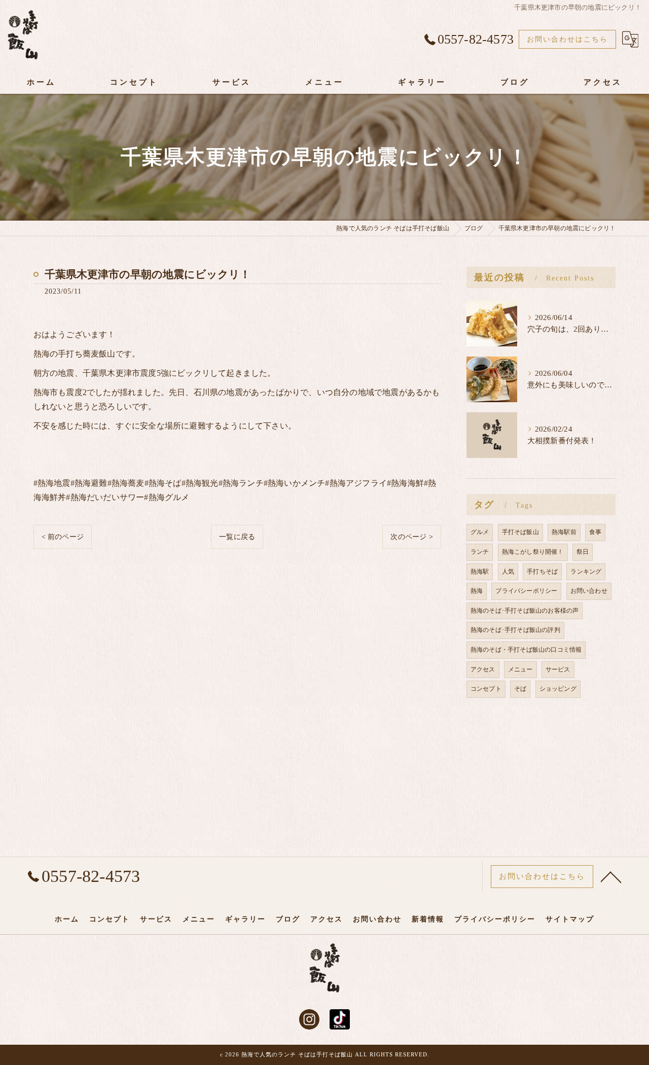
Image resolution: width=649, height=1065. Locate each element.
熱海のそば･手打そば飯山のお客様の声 (525, 610)
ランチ (480, 551)
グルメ (480, 532)
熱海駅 (480, 571)
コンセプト (486, 688)
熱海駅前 (564, 532)
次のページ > (411, 537)
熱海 (477, 590)
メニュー (520, 669)
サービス (558, 669)
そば (520, 688)
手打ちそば (542, 571)
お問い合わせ (588, 590)
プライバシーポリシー (526, 590)
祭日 (582, 551)
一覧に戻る (237, 537)
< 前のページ (63, 537)
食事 (595, 532)
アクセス (483, 669)
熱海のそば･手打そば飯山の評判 (515, 629)
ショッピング (557, 688)
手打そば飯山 (520, 532)
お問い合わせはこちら (567, 39)
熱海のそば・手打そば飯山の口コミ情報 (526, 649)
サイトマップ (570, 919)
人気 (508, 571)
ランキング (585, 571)
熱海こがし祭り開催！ (533, 551)
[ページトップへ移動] (611, 876)
